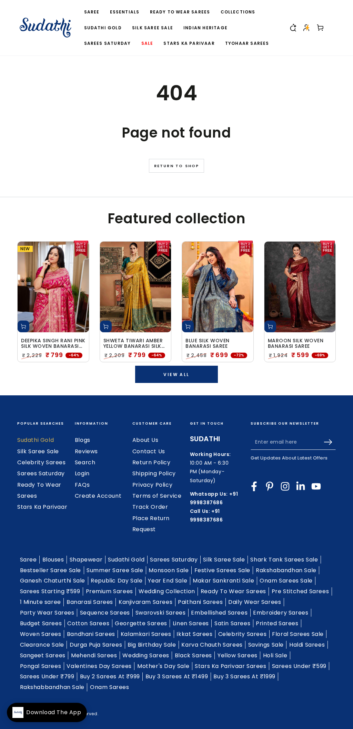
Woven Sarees (40, 634)
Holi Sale (275, 655)
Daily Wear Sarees (254, 602)
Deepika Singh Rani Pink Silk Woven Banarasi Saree (53, 344)
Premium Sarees (109, 591)
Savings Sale (266, 645)
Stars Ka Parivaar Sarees (230, 666)
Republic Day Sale (116, 581)
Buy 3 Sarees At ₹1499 (176, 676)
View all (176, 374)
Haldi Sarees (307, 645)
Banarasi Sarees (90, 602)
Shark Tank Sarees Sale (284, 560)
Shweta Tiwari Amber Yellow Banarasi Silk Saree (133, 344)
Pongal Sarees (40, 666)
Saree (28, 560)
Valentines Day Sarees (99, 666)
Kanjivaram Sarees (145, 602)
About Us (145, 440)
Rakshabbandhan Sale (52, 687)
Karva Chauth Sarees (211, 645)
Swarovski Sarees (160, 613)
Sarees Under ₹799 (47, 676)
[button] (293, 27)
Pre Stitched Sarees (300, 591)
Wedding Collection (167, 591)
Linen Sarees (191, 623)
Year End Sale (167, 581)
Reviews (86, 451)
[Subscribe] (330, 441)
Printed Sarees (277, 623)
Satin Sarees (232, 623)
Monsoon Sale (169, 570)
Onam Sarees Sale (286, 581)
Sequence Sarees (105, 613)
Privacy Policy (152, 485)
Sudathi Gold (35, 440)
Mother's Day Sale (163, 666)
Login (82, 473)
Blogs (82, 440)
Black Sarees (193, 655)
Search (85, 462)
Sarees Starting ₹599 (50, 591)
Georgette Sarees (141, 623)
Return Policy (151, 462)
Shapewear (86, 560)
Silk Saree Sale (38, 451)
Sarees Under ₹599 (299, 666)
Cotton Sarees (88, 623)
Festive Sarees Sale (222, 570)
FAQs (82, 485)
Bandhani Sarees (91, 634)
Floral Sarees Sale (298, 634)
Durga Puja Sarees (96, 645)
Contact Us (148, 451)
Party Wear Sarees (47, 613)
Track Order (150, 507)
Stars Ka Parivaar (42, 507)
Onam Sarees (109, 687)
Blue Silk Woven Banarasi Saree (207, 344)
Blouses (53, 560)
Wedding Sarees (145, 655)
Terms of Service (157, 496)
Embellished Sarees (219, 613)
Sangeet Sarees (42, 655)
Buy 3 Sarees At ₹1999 (244, 676)
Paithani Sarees (200, 602)
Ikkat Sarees (194, 634)
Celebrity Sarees (41, 462)
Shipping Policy (154, 473)
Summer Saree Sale (115, 570)
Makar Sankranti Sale (223, 581)
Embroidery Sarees (280, 613)
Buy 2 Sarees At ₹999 (110, 676)
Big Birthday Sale (152, 645)
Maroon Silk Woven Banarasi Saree (296, 344)
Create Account (98, 496)
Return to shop (176, 166)
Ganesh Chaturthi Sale (52, 581)
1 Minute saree (40, 602)
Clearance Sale (42, 645)
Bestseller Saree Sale (50, 570)
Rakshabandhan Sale (286, 570)
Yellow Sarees (238, 655)
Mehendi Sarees (94, 655)
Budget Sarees (41, 623)
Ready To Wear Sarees (233, 591)
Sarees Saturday (41, 473)
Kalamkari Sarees (146, 634)
